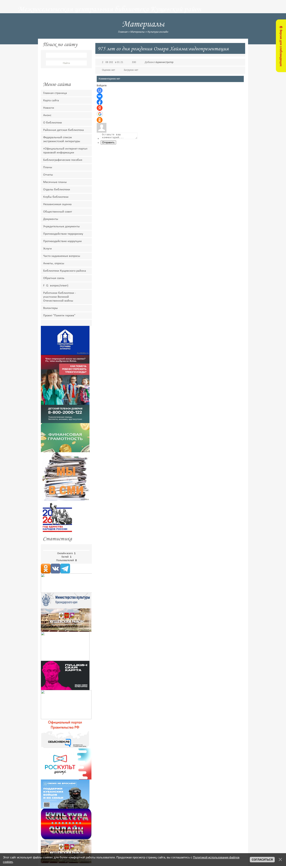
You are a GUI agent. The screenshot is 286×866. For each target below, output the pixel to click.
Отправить (108, 142)
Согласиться (262, 859)
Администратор (164, 62)
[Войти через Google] (100, 114)
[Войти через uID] (100, 90)
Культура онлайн (157, 32)
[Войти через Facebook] (100, 102)
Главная (122, 32)
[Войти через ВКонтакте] (100, 96)
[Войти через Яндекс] (100, 108)
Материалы (137, 32)
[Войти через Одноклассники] (100, 120)
